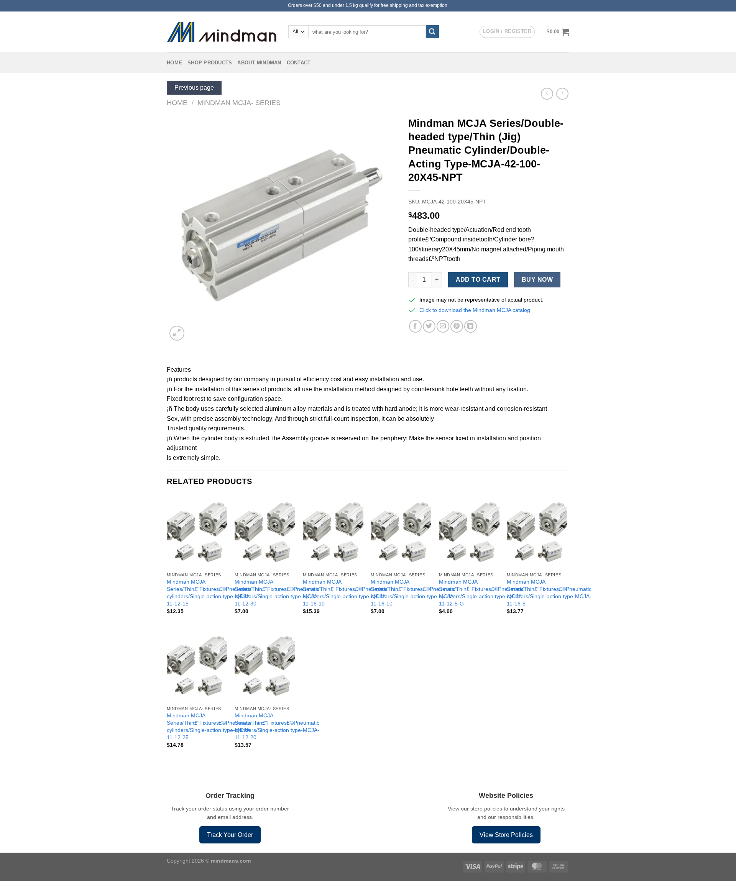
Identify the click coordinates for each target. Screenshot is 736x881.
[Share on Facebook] (415, 326)
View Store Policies (506, 835)
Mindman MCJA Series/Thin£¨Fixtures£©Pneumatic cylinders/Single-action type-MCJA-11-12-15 (209, 592)
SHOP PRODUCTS (209, 63)
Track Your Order (230, 835)
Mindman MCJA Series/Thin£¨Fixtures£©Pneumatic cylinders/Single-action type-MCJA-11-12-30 (277, 592)
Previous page (194, 87)
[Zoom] (176, 333)
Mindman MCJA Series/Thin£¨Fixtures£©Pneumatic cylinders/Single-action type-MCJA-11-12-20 (277, 726)
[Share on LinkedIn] (470, 326)
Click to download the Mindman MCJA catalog (474, 310)
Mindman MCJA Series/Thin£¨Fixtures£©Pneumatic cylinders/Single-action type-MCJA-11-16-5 (549, 592)
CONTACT (299, 63)
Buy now (537, 279)
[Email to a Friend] (443, 326)
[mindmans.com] (222, 32)
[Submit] (432, 31)
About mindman (259, 63)
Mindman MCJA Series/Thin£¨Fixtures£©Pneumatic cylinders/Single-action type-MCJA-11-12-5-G (481, 592)
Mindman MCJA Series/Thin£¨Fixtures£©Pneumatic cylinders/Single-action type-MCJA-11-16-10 (345, 592)
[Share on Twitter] (429, 326)
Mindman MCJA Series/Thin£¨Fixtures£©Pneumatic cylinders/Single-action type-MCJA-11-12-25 (209, 726)
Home (174, 63)
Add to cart (478, 279)
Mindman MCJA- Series (239, 102)
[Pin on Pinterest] (456, 326)
